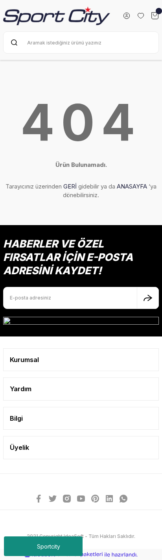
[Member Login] (127, 16)
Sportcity (48, 546)
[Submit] (148, 298)
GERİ (70, 186)
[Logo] (56, 15)
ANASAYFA (132, 186)
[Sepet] (155, 16)
